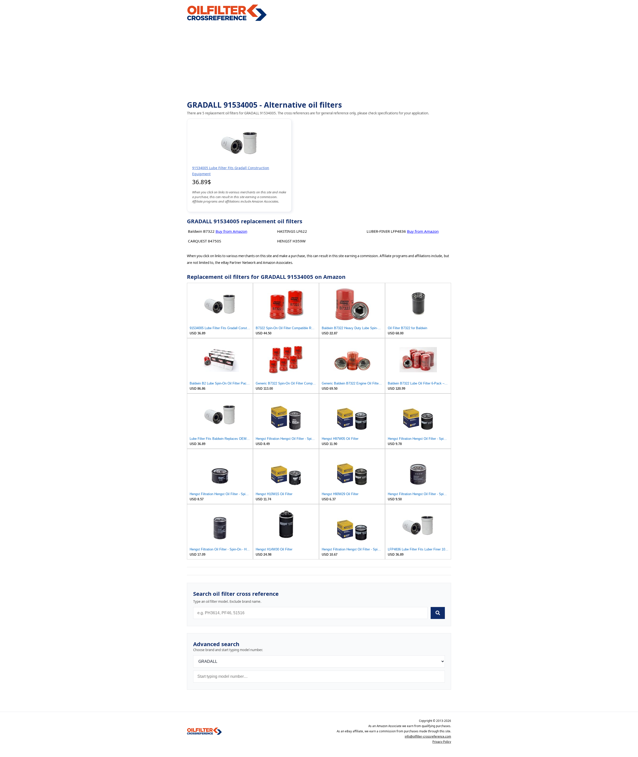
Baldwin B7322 (201, 231)
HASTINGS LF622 (292, 231)
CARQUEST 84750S (204, 240)
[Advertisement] (319, 61)
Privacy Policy (441, 742)
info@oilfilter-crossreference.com (428, 736)
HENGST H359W (291, 240)
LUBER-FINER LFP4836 (386, 231)
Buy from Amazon (231, 231)
